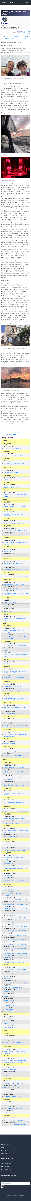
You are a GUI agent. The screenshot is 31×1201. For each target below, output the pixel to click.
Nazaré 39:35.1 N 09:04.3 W (11, 1069)
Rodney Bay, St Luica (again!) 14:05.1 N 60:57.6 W (14, 858)
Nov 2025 (7, 509)
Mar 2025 (7, 579)
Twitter (6, 1166)
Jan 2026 (7, 490)
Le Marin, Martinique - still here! (12, 480)
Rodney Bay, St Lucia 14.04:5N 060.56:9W (15, 645)
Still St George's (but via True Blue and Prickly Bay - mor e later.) (16, 831)
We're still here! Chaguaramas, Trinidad (14, 523)
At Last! (6, 1023)
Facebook (7, 1170)
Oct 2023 (7, 797)
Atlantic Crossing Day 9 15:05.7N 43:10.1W (15, 935)
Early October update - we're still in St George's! (14, 803)
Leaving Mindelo (8, 978)
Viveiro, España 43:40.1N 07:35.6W (13, 1108)
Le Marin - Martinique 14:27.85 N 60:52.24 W (15, 868)
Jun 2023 (7, 839)
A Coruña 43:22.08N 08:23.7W (12, 1096)
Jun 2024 (7, 693)
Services (4, 1153)
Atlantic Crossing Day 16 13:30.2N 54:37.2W (15, 908)
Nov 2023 (7, 788)
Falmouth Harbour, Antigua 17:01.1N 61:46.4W (16, 577)
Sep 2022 (7, 1065)
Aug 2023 (7, 814)
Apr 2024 (7, 716)
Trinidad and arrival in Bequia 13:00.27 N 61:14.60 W (14, 514)
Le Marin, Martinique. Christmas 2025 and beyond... (15, 495)
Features (4, 1150)
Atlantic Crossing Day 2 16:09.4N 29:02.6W (15, 969)
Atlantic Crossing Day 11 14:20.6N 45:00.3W (15, 926)
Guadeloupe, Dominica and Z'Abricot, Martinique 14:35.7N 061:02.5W (13, 564)
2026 (5, 441)
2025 (5, 499)
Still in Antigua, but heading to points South (15, 569)
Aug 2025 (7, 526)
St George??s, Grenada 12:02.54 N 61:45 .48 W (15, 844)
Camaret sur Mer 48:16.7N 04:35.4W (13, 1120)
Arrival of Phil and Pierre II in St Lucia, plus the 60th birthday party (16, 637)
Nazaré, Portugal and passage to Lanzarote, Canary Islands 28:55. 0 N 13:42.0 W (15, 1061)
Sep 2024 (7, 666)
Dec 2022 (7, 1033)
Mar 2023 (7, 884)
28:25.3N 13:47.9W (9, 1018)
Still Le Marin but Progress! (11, 606)
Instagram (7, 1163)
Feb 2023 (7, 965)
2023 (5, 760)
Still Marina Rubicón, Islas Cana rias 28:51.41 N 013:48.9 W (15, 1043)
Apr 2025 (7, 572)
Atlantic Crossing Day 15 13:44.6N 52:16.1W (15, 913)
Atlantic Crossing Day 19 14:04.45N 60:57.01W (13, 894)
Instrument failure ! (9, 551)
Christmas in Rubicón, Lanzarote (12, 1038)
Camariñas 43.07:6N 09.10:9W (12, 1092)
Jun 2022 (7, 1115)
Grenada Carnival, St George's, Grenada (14, 818)
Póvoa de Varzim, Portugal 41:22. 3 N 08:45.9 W (14, 1074)
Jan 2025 (7, 614)
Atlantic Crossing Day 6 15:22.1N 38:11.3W (15, 948)
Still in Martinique (8, 863)
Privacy (9, 1195)
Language (21, 1195)
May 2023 (7, 853)
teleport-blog (7, 2)
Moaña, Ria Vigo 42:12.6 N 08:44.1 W (13, 1083)
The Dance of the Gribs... (10, 1027)
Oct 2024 (7, 659)
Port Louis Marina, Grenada (11, 823)
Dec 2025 (7, 502)
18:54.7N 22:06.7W (9, 1000)
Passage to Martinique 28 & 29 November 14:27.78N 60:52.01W (15, 778)
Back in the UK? (8, 1104)
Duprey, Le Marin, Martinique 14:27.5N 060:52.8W (14, 631)
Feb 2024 (7, 739)
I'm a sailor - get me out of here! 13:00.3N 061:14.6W (15, 543)
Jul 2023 (7, 826)
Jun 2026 (7, 459)
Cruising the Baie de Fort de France (13, 588)
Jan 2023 (7, 1014)
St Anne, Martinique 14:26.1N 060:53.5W (14, 506)
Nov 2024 (7, 641)
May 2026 (7, 468)
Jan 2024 (7, 746)
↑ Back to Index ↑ (15, 37)
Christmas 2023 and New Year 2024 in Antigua (14, 756)
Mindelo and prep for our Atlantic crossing (15, 983)
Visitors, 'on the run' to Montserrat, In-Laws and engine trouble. (15, 726)
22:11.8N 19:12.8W (9, 1011)
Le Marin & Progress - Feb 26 (11, 487)
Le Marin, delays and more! (11, 611)
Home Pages (5, 1144)
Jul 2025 (7, 538)
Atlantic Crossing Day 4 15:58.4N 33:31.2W (15, 957)
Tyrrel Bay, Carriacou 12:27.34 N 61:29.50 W (15, 850)
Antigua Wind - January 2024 (11, 751)
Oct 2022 (7, 1056)
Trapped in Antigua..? (9, 743)
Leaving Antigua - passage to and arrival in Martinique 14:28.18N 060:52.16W (15, 708)
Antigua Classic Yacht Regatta (12, 713)
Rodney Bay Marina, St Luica (11, 889)
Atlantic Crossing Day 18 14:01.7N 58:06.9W (15, 899)
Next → (26, 37)
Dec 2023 (7, 762)
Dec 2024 (7, 626)
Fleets (3, 1147)
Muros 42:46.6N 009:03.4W (11, 1087)
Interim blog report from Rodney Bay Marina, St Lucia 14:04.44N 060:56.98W (15, 699)
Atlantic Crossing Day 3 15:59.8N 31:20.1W (15, 962)
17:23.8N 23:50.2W (9, 996)
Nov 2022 (7, 1047)
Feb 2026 (7, 482)
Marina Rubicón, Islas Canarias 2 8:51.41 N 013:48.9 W (15, 1052)
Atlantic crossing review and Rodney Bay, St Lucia (15, 880)
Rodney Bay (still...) (9, 875)
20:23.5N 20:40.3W (9, 1005)
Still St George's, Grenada (10, 836)
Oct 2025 (7, 518)
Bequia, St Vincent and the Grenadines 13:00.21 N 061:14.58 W (14, 678)
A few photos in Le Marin (10, 602)
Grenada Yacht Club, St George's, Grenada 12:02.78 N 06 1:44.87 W (15, 672)
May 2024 (7, 702)
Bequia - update (8, 535)
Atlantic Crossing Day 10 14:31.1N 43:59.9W (15, 931)
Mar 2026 (7, 475)
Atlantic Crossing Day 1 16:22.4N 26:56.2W (15, 974)
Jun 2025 (7, 547)
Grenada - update (8, 663)
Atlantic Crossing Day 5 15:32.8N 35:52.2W (15, 953)
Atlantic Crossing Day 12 (10, 922)
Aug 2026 (7, 444)
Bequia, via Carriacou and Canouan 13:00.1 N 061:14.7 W (15, 655)
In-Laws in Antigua (8, 721)
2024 (5, 623)
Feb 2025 (7, 597)
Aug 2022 (7, 1078)
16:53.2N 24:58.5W (9, 992)
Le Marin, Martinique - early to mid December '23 (15, 772)
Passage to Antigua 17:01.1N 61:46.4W (14, 767)
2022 (5, 1030)
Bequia (5, 650)
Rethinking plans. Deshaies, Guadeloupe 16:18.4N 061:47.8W (14, 464)
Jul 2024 (7, 682)
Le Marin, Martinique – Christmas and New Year (15, 619)
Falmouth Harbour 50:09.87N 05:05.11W (14, 1124)
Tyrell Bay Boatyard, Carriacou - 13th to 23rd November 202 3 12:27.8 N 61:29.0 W (15, 784)
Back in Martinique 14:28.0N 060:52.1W (14, 456)
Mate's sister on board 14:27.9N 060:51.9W (15, 556)
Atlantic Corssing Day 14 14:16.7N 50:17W (15, 917)
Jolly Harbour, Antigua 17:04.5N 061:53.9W (15, 584)
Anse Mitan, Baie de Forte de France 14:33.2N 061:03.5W (16, 594)
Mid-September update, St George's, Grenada (16, 811)
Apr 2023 (7, 871)
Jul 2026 (7, 451)
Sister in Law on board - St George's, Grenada (13, 793)
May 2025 (7, 559)
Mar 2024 (7, 730)
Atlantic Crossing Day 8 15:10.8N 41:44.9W (15, 939)
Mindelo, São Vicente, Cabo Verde (13, 987)
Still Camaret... (7, 1113)
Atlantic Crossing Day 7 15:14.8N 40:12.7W (15, 944)
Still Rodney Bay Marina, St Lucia (12, 686)
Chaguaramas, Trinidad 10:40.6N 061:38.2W (15, 530)
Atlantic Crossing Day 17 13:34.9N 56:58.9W (15, 904)
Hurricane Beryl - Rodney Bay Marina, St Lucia (16, 691)
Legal (14, 1195)
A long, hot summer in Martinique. (12, 448)
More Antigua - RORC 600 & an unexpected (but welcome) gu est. (15, 735)
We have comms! (8, 1009)
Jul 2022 (7, 1099)
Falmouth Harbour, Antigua (11, 472)
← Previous (6, 37)
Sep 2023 (7, 806)
